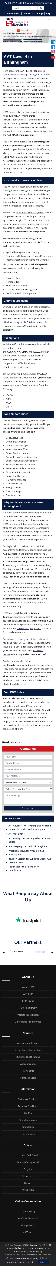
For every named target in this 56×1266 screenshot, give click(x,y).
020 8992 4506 (15, 2)
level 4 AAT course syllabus (30, 212)
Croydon (28, 1169)
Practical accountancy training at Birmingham (26, 852)
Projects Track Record (28, 1014)
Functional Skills (28, 1077)
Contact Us (29, 13)
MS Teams (28, 1232)
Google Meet (28, 1225)
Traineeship (28, 1070)
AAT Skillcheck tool (33, 322)
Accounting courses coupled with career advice (29, 840)
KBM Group (28, 1000)
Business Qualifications (28, 1056)
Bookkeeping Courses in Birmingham (28, 846)
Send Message (28, 808)
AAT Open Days (16, 833)
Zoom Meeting (28, 1211)
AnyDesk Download (28, 1218)
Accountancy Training (28, 1042)
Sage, (33, 628)
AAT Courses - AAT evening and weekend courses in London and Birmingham (30, 827)
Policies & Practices (28, 1098)
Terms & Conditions (28, 1106)
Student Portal (12, 13)
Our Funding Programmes (28, 1021)
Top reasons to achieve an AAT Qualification (25, 868)
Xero (38, 628)
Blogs (40, 13)
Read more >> (11, 742)
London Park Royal (28, 1155)
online (32, 664)
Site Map (28, 1112)
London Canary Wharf (28, 1161)
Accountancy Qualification (28, 1049)
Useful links (28, 1126)
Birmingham (28, 1175)
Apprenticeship (28, 1063)
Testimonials (28, 1133)
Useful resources (28, 1119)
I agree (43, 1262)
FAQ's (49, 13)
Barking (28, 1182)
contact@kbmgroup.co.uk (39, 2)
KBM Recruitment (28, 1007)
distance (20, 664)
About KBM (28, 986)
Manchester (28, 1189)
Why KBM (28, 993)
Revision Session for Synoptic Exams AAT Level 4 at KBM (30, 860)
